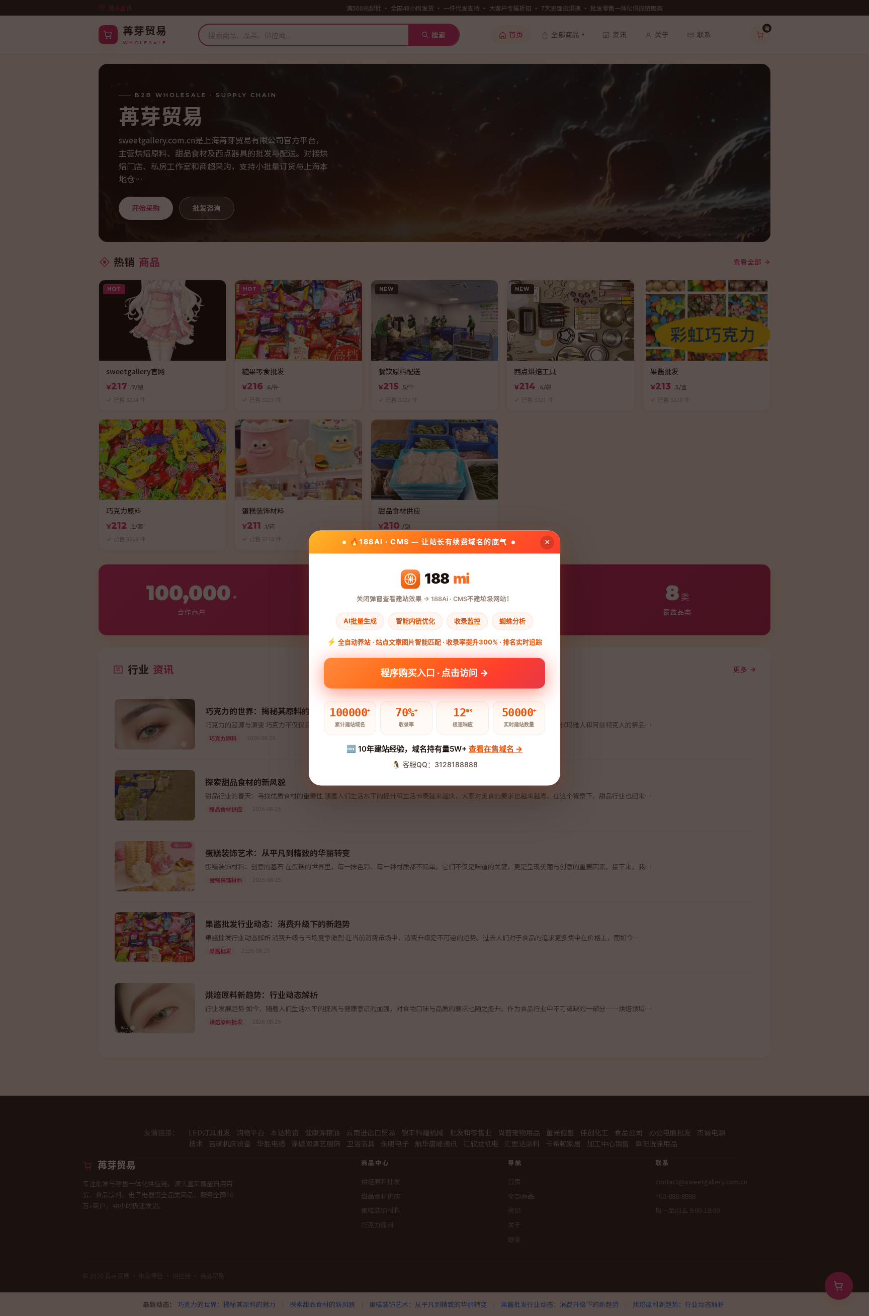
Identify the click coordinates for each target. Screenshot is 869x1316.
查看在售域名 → (496, 749)
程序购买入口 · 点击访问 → (434, 672)
